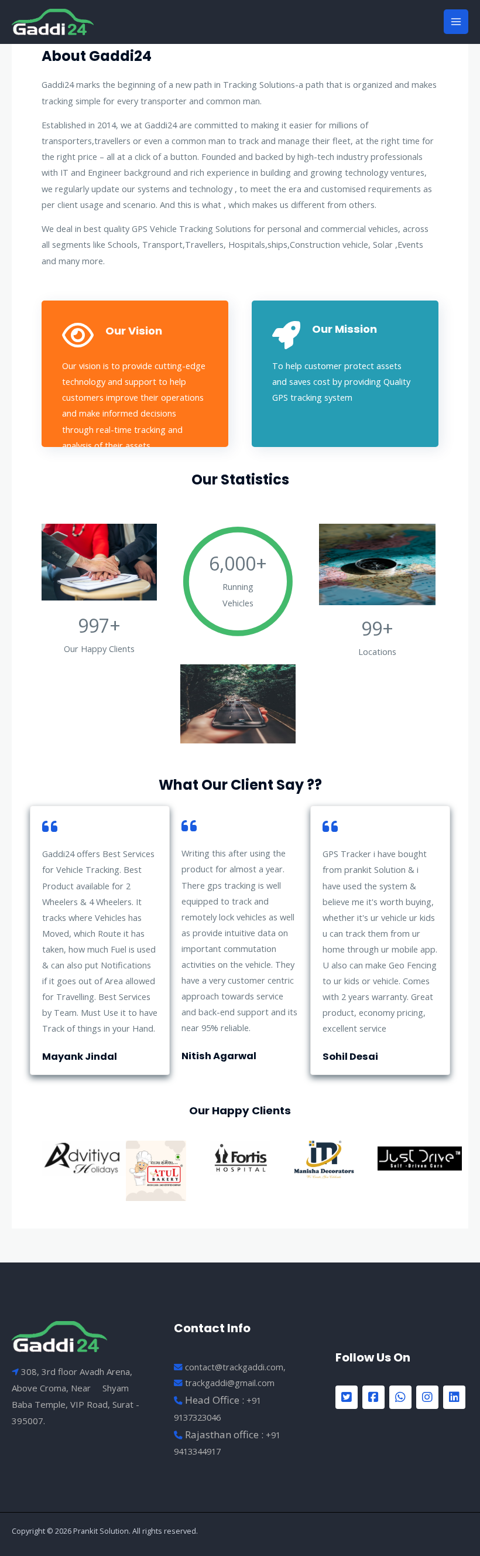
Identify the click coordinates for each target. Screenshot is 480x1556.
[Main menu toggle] (456, 21)
